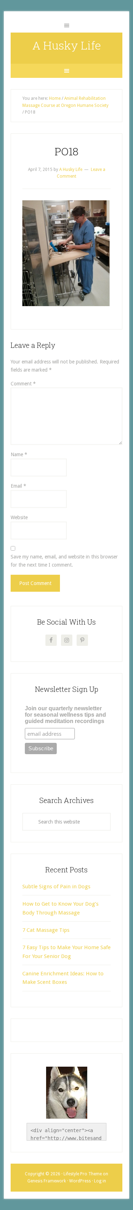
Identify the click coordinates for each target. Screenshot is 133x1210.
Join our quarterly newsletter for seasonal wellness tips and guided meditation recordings (65, 714)
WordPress (80, 1181)
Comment (23, 383)
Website (19, 517)
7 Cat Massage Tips (46, 930)
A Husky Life (66, 45)
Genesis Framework (46, 1181)
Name (19, 454)
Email (18, 486)
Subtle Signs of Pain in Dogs (56, 886)
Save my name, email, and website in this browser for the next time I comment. (64, 561)
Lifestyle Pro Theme (82, 1173)
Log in (100, 1181)
